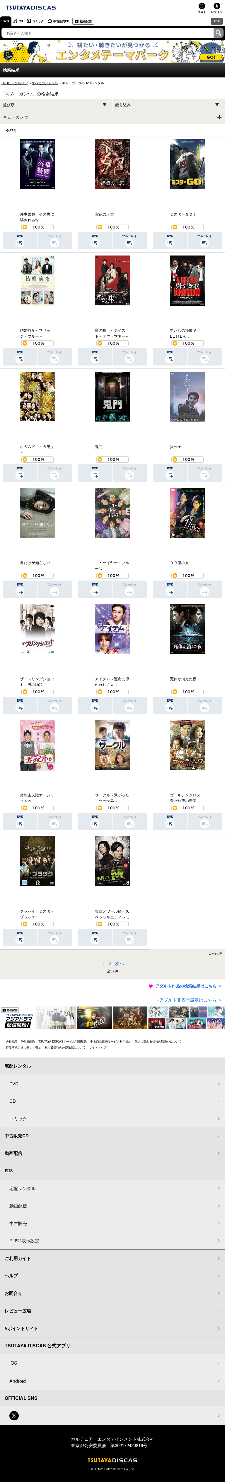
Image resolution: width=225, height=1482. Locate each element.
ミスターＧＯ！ (183, 214)
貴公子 (175, 446)
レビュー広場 (18, 1310)
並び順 (8, 105)
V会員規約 (28, 1041)
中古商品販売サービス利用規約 (110, 1041)
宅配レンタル (22, 1188)
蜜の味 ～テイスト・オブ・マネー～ (112, 332)
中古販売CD (61, 21)
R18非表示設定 (24, 1240)
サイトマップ (98, 1047)
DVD (6, 21)
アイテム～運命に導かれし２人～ (112, 681)
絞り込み (123, 105)
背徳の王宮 (104, 214)
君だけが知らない (35, 562)
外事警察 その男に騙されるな (37, 216)
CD (21, 21)
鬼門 (99, 446)
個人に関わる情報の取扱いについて (158, 1041)
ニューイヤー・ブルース (112, 565)
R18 (217, 21)
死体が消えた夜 (183, 678)
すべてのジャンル (45, 82)
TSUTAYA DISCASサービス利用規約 (62, 1041)
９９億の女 (179, 562)
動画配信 (86, 21)
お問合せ (13, 1293)
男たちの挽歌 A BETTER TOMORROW (183, 332)
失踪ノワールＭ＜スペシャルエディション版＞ (112, 913)
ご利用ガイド (18, 1258)
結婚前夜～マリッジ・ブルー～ (35, 332)
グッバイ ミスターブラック (37, 913)
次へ (119, 963)
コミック (38, 21)
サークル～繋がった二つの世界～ (112, 797)
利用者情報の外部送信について (65, 1047)
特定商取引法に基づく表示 (23, 1047)
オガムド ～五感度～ (37, 449)
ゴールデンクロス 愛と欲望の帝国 (187, 797)
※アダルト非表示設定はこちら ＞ (189, 1000)
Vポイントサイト (21, 1328)
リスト (201, 12)
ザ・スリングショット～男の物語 (37, 681)
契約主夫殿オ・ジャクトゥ (37, 797)
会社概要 (12, 1041)
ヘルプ (11, 1275)
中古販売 (18, 1223)
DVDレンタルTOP (14, 82)
